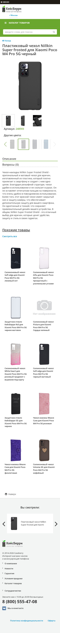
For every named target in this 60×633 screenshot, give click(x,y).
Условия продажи (13, 578)
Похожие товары (16, 230)
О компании (11, 563)
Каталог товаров (19, 22)
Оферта (51, 620)
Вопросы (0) (10, 164)
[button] (5, 144)
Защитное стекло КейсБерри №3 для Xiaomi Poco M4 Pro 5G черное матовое (16, 326)
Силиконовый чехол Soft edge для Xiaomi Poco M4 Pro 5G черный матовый (43, 372)
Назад (7, 40)
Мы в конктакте (15, 608)
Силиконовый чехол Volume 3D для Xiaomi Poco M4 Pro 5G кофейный (44, 468)
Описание (9, 159)
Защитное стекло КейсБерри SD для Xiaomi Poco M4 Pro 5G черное (16, 422)
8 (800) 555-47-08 (19, 601)
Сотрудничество (13, 590)
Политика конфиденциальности (26, 620)
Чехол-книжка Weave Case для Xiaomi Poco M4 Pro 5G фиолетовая (15, 468)
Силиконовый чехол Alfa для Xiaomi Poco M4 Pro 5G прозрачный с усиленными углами (43, 278)
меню (6, 2)
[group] (12, 144)
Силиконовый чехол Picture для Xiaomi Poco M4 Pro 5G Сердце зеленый (43, 326)
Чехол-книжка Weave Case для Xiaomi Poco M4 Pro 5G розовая (43, 420)
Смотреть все (9, 236)
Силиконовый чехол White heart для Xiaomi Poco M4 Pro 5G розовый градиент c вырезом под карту (16, 374)
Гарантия (9, 573)
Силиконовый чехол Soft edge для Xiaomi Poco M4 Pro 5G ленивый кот (15, 276)
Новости (9, 568)
